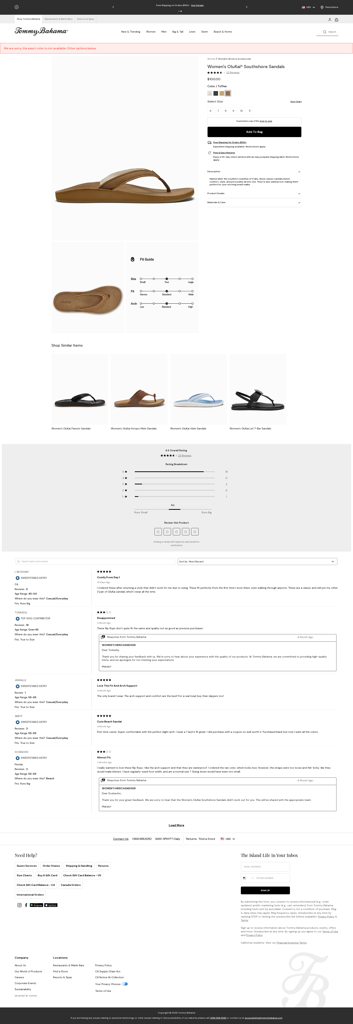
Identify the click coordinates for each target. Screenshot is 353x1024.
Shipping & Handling (79, 865)
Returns (103, 865)
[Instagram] (20, 905)
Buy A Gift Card (47, 875)
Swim (204, 31)
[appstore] (51, 905)
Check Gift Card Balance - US (82, 875)
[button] (178, 11)
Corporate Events (25, 983)
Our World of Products (28, 971)
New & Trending (130, 31)
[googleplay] (37, 905)
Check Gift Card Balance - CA (36, 885)
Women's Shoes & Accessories (234, 58)
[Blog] (26, 996)
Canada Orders (71, 885)
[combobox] (248, 878)
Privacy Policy (326, 916)
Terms (244, 920)
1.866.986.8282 (218, 1017)
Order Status (51, 865)
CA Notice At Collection (109, 977)
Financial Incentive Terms (292, 942)
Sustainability (23, 989)
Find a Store (60, 971)
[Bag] (336, 19)
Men (164, 31)
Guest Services (27, 865)
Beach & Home (223, 31)
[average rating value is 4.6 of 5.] (215, 72)
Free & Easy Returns (224, 152)
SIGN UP (265, 890)
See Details (197, 5)
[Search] (327, 31)
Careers (19, 977)
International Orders (30, 894)
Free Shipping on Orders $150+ (230, 142)
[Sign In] (330, 19)
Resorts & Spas (62, 977)
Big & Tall (177, 31)
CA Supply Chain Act (107, 971)
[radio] (209, 93)
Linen (192, 31)
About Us (20, 965)
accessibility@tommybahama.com (263, 1017)
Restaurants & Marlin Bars (68, 965)
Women (151, 31)
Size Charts (24, 875)
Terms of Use (330, 931)
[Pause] (17, 7)
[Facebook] (26, 905)
